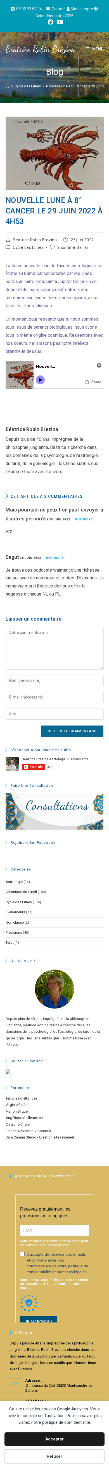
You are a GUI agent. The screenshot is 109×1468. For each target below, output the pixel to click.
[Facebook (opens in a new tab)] (50, 22)
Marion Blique (17, 1111)
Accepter (54, 1439)
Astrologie (14, 882)
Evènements (15, 912)
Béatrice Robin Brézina (40, 49)
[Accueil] (7, 86)
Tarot (10, 942)
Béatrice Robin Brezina (35, 240)
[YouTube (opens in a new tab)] (59, 22)
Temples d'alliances (21, 1098)
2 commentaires (73, 247)
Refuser (54, 1456)
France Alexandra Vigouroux (28, 1131)
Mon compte (82, 9)
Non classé (15, 922)
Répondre (84, 519)
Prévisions (14, 932)
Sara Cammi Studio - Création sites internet (40, 1137)
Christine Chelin (18, 1124)
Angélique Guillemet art (24, 1118)
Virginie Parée (16, 1105)
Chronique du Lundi (21, 892)
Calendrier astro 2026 (54, 16)
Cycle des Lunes (28, 247)
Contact (59, 9)
